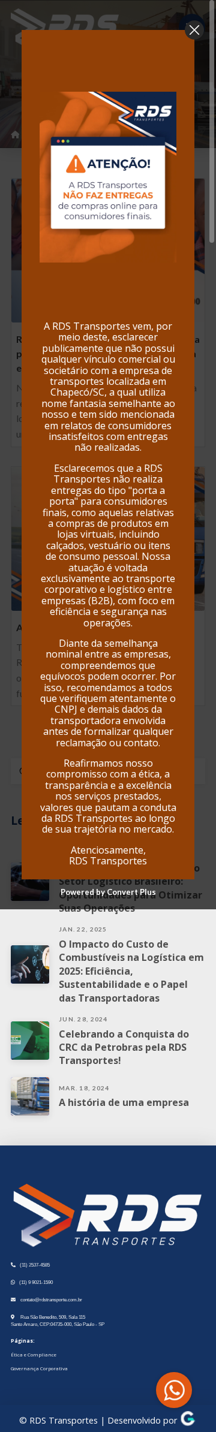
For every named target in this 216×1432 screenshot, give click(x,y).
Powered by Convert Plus (108, 892)
